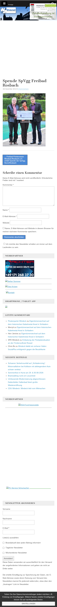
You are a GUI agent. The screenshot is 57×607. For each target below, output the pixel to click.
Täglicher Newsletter (14, 548)
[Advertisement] (28, 49)
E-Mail (6, 528)
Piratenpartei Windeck (17, 321)
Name (6, 210)
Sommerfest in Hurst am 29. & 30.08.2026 (25, 373)
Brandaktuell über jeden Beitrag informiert (23, 543)
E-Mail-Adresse (10, 216)
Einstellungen (28, 604)
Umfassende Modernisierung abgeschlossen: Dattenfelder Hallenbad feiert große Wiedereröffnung (27, 382)
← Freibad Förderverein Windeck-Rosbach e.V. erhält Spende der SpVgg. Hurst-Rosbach (15, 160)
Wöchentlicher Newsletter (16, 553)
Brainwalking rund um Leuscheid (21, 376)
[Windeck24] (28, 13)
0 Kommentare (23, 89)
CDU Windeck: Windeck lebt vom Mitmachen (26, 388)
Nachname (7, 519)
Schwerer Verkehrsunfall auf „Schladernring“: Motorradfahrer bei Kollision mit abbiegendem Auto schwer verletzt (29, 366)
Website (6, 223)
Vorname (6, 509)
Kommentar (8, 185)
